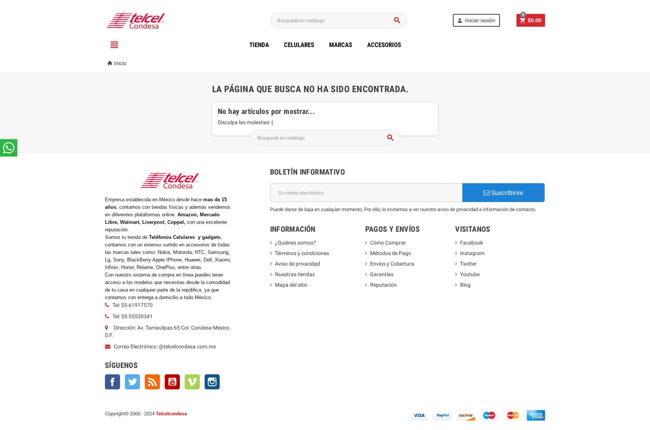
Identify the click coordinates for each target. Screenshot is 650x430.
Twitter (132, 381)
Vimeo (192, 381)
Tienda (259, 45)
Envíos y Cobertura (392, 264)
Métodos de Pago (390, 253)
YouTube (172, 381)
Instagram (212, 381)
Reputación (383, 285)
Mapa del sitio (291, 285)
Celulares (299, 45)
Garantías (381, 274)
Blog (465, 285)
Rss (152, 381)
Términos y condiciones (302, 253)
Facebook (112, 381)
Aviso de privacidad (297, 264)
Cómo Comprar (388, 243)
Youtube (470, 274)
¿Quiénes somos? (295, 243)
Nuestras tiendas (295, 274)
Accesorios (384, 45)
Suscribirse (506, 192)
